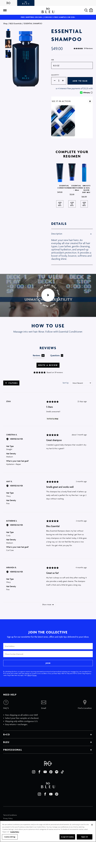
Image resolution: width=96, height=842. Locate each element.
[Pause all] (90, 101)
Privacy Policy (8, 818)
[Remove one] (53, 81)
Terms (29, 675)
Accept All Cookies (67, 837)
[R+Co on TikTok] (62, 771)
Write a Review (48, 365)
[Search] (86, 10)
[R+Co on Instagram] (33, 771)
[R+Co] (8, 3)
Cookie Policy (14, 832)
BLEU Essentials (16, 23)
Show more (46, 604)
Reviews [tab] (38, 355)
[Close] (92, 824)
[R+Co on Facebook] (39, 771)
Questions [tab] (56, 355)
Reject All (84, 837)
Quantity (55, 75)
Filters (13, 383)
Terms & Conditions (10, 815)
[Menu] (5, 10)
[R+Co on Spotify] (56, 771)
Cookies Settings (9, 837)
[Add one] (64, 81)
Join (48, 663)
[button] (83, 48)
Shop (5, 23)
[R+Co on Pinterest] (50, 771)
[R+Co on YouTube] (45, 771)
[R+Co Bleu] (25, 3)
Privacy (34, 675)
